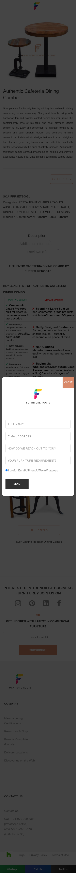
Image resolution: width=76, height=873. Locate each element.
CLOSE (68, 382)
